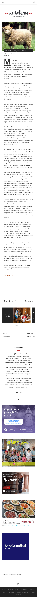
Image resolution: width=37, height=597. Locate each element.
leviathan (6, 55)
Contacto (32, 589)
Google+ (12, 301)
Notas (5, 53)
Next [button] (33, 319)
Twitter (7, 301)
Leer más (19, 393)
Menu (2, 2)
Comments (29, 301)
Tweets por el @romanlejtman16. (11, 574)
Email (15, 301)
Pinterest (9, 301)
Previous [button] (33, 311)
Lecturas (24, 589)
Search (34, 2)
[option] (22, 317)
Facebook (4, 301)
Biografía (10, 589)
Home (4, 589)
